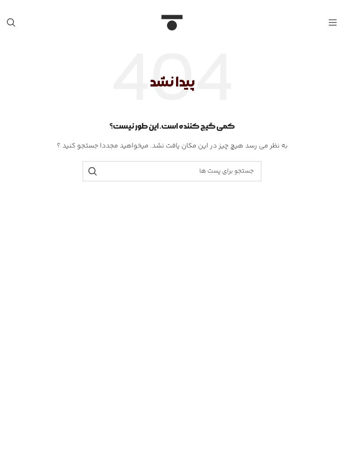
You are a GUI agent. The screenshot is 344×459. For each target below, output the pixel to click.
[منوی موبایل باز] (333, 22)
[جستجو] (11, 22)
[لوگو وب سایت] (172, 22)
